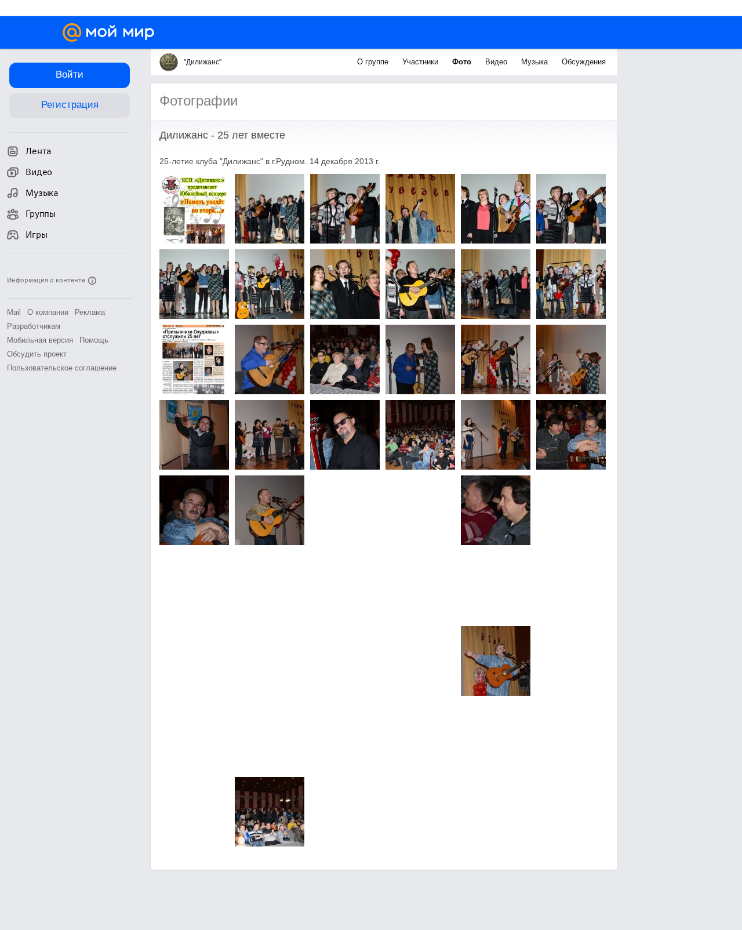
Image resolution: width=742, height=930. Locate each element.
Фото (463, 61)
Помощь (93, 340)
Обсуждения (584, 61)
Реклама (90, 312)
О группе (374, 61)
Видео (497, 61)
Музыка (535, 61)
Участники (421, 61)
